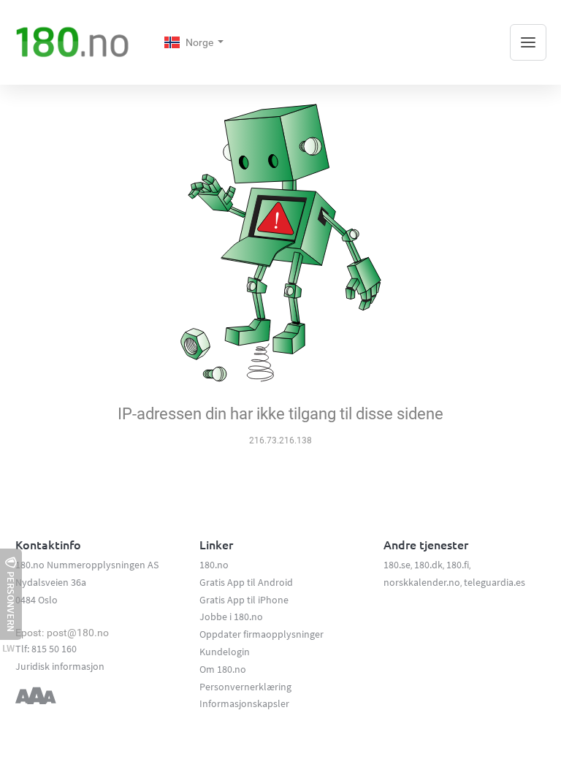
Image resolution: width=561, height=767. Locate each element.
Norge (200, 42)
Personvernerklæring (245, 686)
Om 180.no (222, 669)
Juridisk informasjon (59, 666)
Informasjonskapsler (244, 703)
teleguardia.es (494, 582)
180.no (214, 564)
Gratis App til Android (246, 582)
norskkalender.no (421, 582)
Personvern (11, 601)
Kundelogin (224, 651)
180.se (397, 564)
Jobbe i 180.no (231, 616)
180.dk (428, 564)
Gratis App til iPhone (244, 599)
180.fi (457, 564)
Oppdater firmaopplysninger (261, 634)
